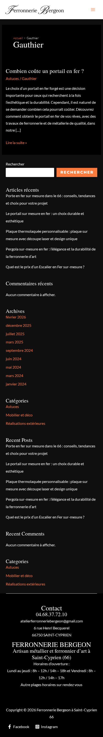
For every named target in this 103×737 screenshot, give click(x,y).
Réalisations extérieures (25, 423)
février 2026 (16, 317)
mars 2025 (14, 342)
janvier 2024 (16, 384)
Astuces (12, 78)
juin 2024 (13, 359)
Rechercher (15, 164)
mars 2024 (14, 375)
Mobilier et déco (19, 415)
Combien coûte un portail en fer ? (45, 71)
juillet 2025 (15, 334)
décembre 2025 (18, 325)
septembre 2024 (19, 350)
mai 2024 (13, 367)
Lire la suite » (16, 143)
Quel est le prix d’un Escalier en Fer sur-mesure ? (45, 267)
